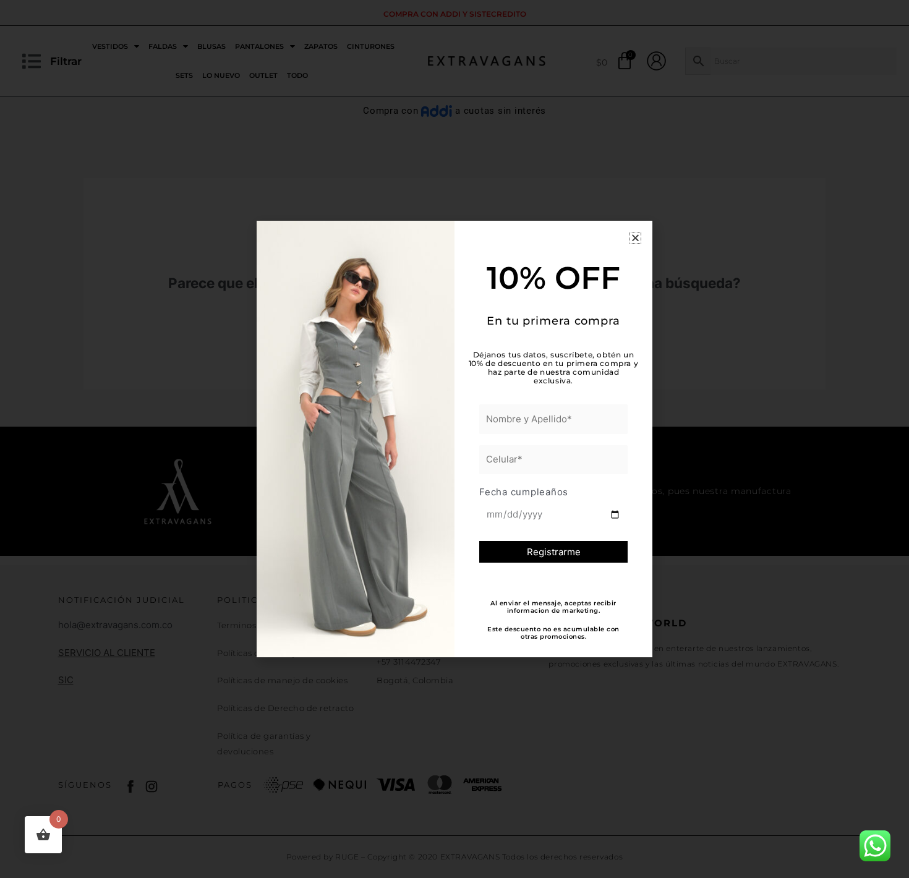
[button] (635, 237)
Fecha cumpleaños (523, 492)
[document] (454, 439)
